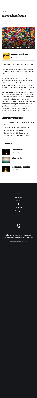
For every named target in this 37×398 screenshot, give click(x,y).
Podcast (6, 12)
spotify (18, 204)
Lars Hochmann (8, 22)
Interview (18, 197)
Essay (18, 194)
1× (22, 57)
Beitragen (18, 211)
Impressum (18, 207)
